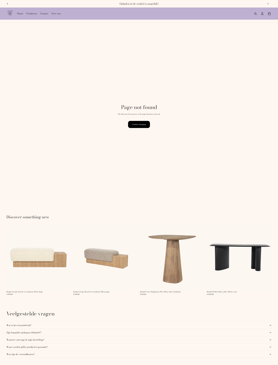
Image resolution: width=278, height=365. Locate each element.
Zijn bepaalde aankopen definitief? (24, 332)
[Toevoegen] (200, 284)
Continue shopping (139, 124)
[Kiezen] (66, 284)
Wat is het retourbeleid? (18, 325)
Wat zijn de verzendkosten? (20, 354)
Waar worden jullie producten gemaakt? (27, 347)
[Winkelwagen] (269, 13)
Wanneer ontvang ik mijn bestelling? (25, 340)
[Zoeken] (255, 13)
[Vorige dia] (7, 3)
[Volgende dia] (268, 3)
